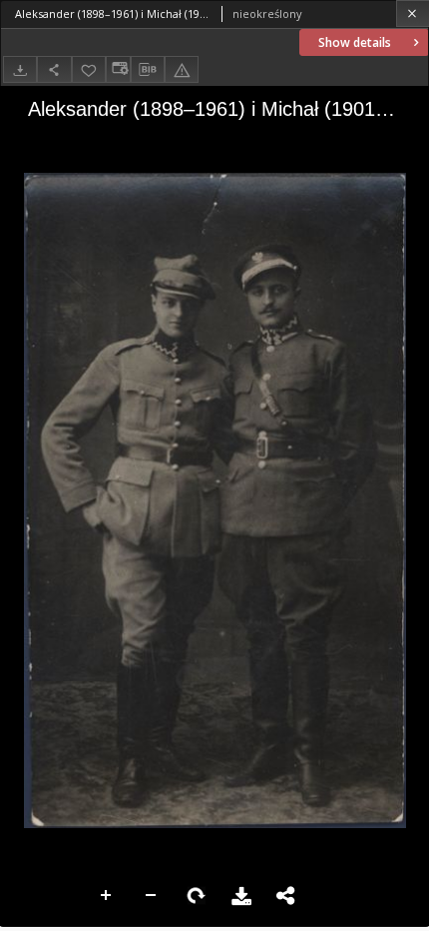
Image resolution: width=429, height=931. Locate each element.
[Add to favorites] (89, 69)
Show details (354, 42)
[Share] (54, 69)
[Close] (412, 13)
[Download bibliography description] (148, 70)
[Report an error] (182, 69)
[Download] (20, 69)
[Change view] (118, 69)
